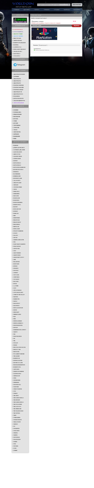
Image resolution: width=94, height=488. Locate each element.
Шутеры (15, 118)
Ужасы (15, 129)
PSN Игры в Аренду (18, 89)
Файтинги (16, 134)
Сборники (16, 76)
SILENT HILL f (16, 53)
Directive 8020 (17, 38)
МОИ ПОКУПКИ (77, 4)
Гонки (15, 121)
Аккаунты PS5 (17, 78)
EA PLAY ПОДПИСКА (18, 31)
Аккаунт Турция (17, 33)
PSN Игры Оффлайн (18, 87)
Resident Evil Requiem (19, 42)
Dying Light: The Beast (19, 49)
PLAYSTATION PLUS (18, 29)
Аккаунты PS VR (17, 91)
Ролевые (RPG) (17, 112)
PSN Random (16, 96)
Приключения (17, 114)
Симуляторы (17, 131)
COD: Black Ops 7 (17, 51)
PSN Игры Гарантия (18, 85)
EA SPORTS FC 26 (17, 47)
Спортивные (16, 125)
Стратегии (16, 127)
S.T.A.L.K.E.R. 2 (16, 55)
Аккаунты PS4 (17, 80)
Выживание (16, 136)
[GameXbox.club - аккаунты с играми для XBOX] (20, 22)
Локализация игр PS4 (19, 100)
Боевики (15, 110)
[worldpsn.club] (23, 4)
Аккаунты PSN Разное (19, 74)
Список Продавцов (18, 102)
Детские (15, 123)
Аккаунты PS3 (17, 83)
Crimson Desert (17, 40)
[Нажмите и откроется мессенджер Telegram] (19, 67)
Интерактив (16, 116)
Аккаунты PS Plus (18, 94)
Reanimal (16, 44)
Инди (14, 138)
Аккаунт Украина (18, 36)
